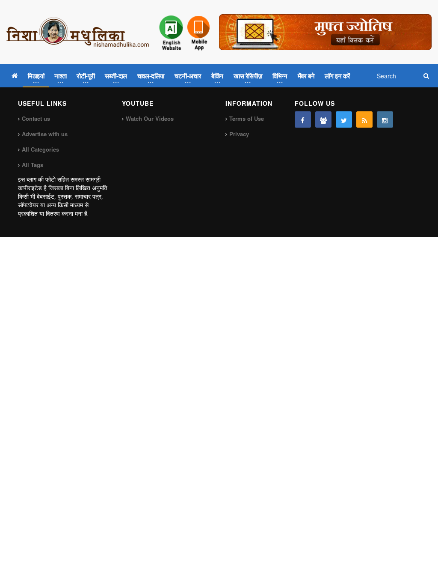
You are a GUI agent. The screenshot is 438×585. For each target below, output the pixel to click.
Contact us (36, 118)
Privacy (239, 134)
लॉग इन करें (337, 76)
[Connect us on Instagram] (385, 119)
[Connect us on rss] (364, 119)
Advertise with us (45, 134)
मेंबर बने (306, 76)
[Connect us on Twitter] (344, 119)
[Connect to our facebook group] (323, 119)
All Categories (40, 149)
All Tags (32, 165)
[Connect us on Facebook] (303, 119)
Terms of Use (246, 118)
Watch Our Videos (150, 118)
